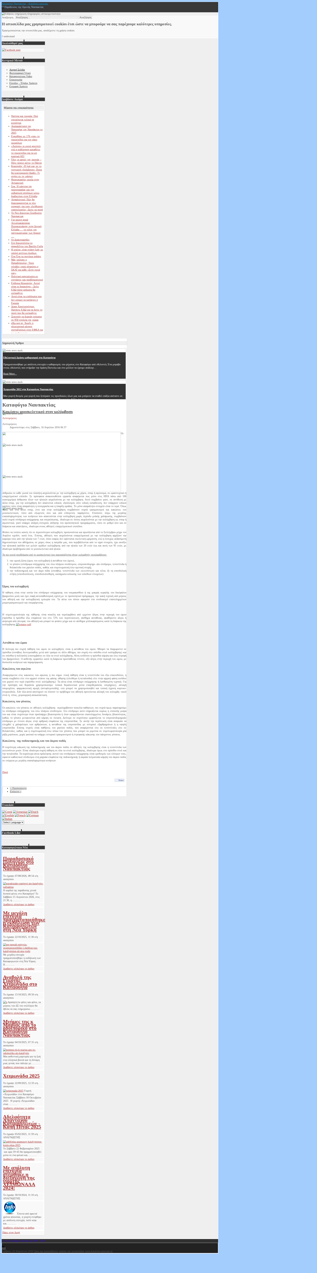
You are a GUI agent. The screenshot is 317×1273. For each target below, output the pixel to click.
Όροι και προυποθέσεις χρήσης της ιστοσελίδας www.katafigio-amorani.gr (73, 1251)
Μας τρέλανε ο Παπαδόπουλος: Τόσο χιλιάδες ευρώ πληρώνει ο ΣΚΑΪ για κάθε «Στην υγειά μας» (25, 266)
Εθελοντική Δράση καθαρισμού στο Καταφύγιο (29, 357)
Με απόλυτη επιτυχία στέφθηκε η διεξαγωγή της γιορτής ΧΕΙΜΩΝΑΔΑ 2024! (19, 1177)
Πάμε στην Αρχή (11, 1232)
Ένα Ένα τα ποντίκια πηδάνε (26, 256)
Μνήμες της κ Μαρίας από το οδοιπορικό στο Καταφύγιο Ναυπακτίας (20, 1028)
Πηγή (5, 772)
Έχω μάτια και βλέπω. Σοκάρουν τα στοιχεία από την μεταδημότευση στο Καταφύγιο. (50, 452)
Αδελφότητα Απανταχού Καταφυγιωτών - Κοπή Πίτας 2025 (22, 1122)
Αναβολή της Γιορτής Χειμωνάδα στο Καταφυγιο (20, 982)
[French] (20, 815)
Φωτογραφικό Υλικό (20, 73)
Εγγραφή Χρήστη (18, 86)
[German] (32, 815)
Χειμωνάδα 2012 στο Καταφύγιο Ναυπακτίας (28, 389)
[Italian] (7, 819)
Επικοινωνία (15, 79)
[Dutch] (33, 812)
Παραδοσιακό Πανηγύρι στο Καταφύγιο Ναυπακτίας (18, 863)
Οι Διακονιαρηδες (20, 239)
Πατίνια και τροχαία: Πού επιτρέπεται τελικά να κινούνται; (24, 119)
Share (121, 780)
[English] (8, 815)
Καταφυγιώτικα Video (20, 76)
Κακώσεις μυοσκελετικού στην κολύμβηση (37, 411)
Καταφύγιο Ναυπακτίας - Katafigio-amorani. (25, 3)
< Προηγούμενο (18, 788)
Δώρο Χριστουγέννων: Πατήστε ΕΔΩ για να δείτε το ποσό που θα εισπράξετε (26, 309)
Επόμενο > (15, 791)
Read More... (10, 373)
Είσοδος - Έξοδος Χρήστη (23, 83)
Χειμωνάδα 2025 (21, 1076)
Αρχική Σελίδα (17, 69)
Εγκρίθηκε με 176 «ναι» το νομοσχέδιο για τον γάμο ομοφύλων (25, 139)
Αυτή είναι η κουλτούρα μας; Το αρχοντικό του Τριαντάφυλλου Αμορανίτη (44, 421)
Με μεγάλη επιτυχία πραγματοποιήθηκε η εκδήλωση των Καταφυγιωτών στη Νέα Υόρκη (24, 921)
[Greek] (7, 812)
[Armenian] (20, 812)
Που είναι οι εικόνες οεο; (16, 484)
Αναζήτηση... (8, 17)
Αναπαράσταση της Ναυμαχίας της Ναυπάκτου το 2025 (27, 129)
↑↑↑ (4, 1248)
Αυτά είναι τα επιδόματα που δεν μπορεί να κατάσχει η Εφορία (26, 299)
